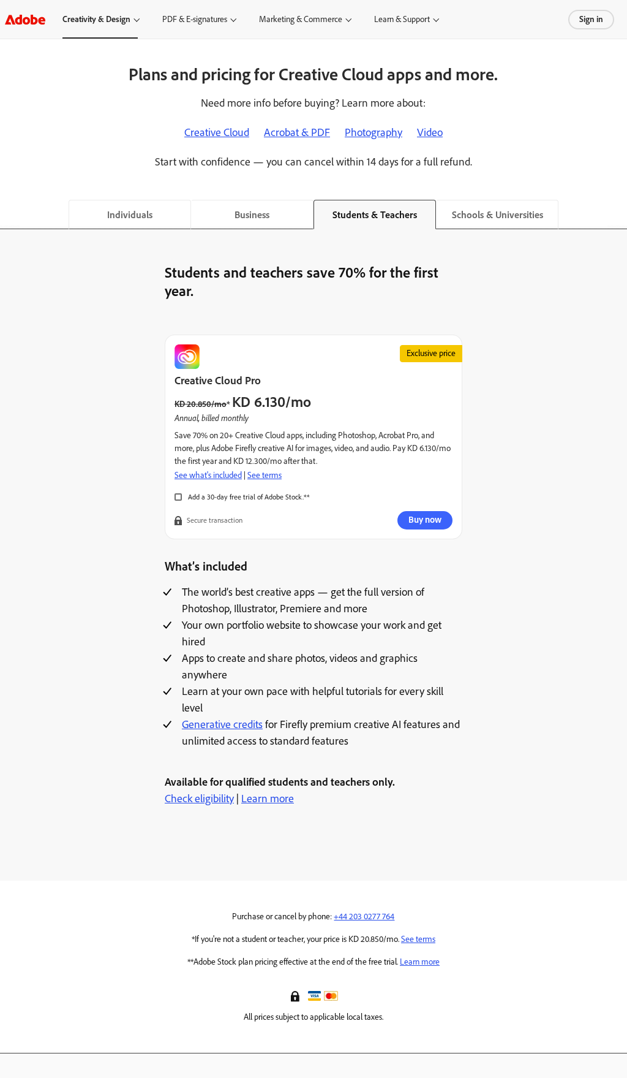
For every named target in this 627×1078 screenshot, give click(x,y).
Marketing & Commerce (300, 19)
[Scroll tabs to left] (10, 214)
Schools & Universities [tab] (497, 215)
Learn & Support (402, 19)
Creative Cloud (216, 132)
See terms (264, 475)
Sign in (591, 19)
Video (430, 132)
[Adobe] (25, 19)
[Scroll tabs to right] (617, 214)
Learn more (267, 798)
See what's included (208, 475)
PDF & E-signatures (194, 19)
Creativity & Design (96, 19)
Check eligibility (199, 798)
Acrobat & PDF (297, 132)
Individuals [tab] (129, 215)
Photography (373, 132)
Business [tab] (252, 215)
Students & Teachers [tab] (374, 215)
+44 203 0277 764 (364, 916)
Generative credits (222, 724)
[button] (296, 995)
